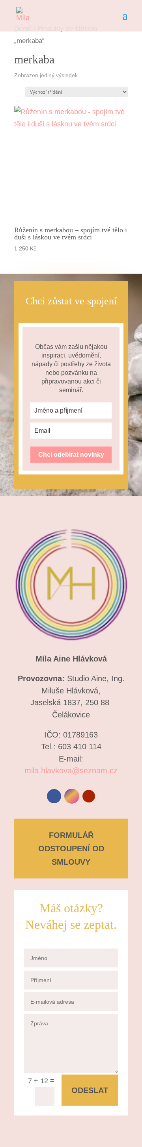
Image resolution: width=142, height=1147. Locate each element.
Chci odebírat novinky (71, 454)
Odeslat (89, 1090)
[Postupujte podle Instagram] (71, 796)
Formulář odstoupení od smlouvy (71, 848)
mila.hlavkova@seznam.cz (71, 770)
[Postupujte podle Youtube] (88, 796)
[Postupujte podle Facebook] (54, 796)
